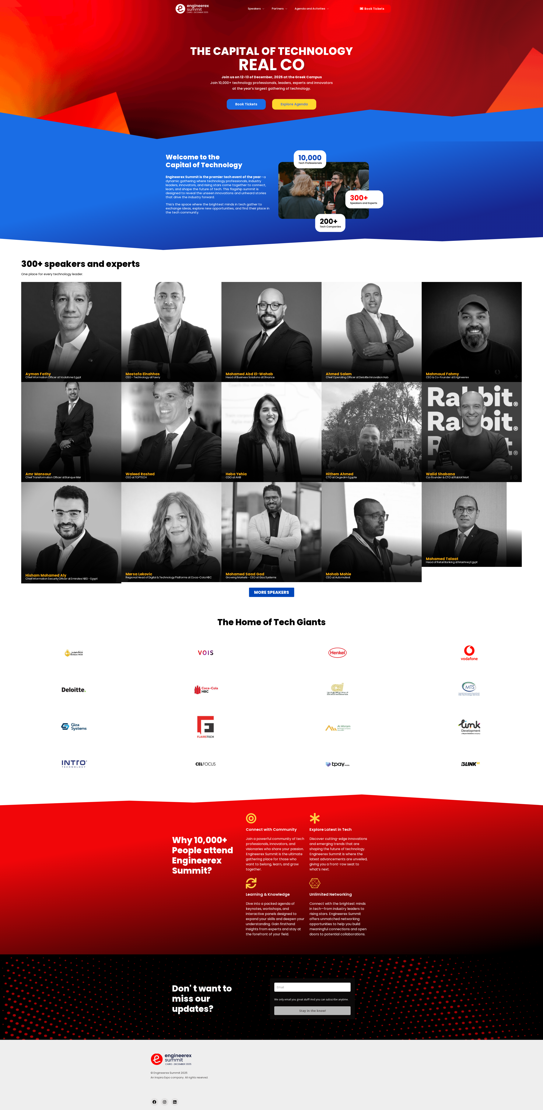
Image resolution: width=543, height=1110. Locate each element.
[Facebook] (154, 1102)
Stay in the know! (312, 1011)
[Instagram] (164, 1102)
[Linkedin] (175, 1102)
